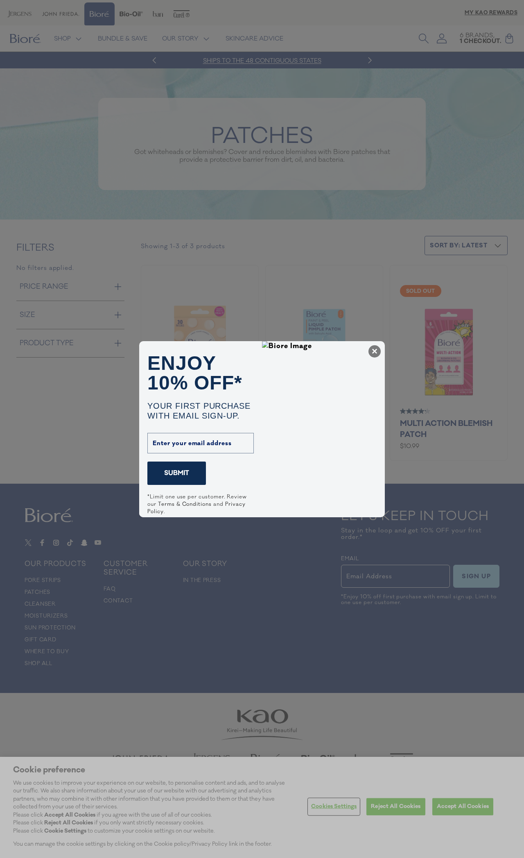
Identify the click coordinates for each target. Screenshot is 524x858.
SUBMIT (176, 473)
